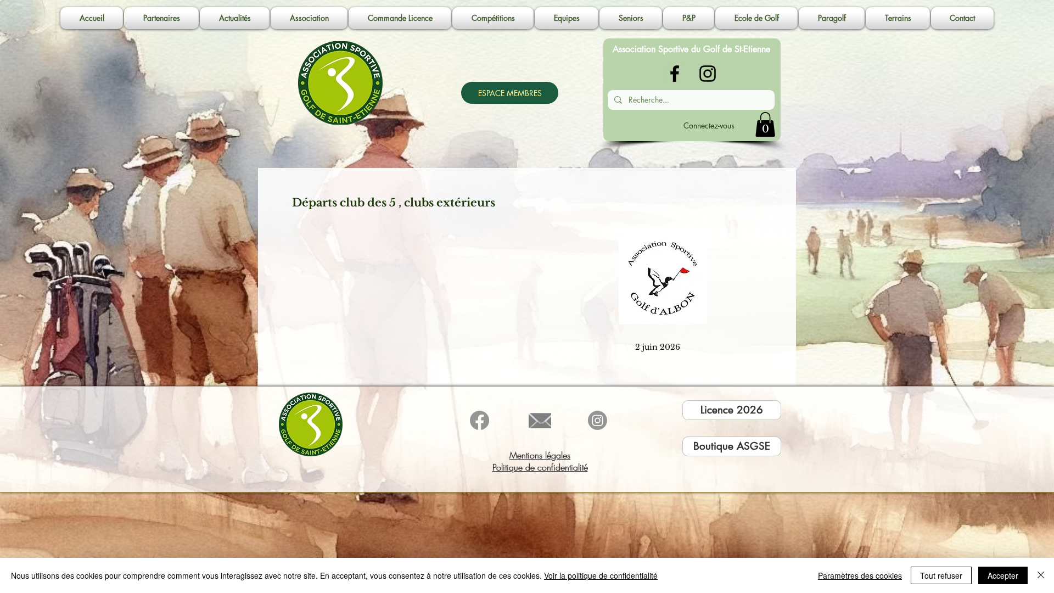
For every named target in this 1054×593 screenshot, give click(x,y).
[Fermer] (1040, 575)
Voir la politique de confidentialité (601, 575)
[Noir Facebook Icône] (675, 74)
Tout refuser (941, 575)
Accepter (1003, 575)
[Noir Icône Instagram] (708, 74)
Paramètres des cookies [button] (860, 575)
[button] (309, 18)
